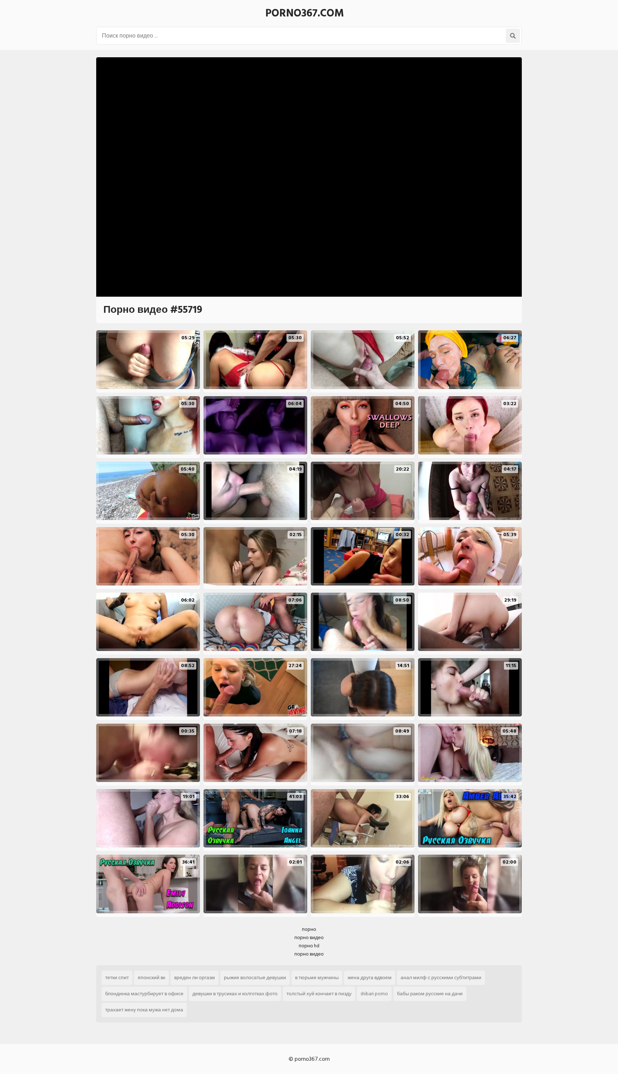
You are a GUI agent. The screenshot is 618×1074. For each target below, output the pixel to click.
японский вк (151, 977)
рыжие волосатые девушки (255, 977)
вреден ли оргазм (194, 977)
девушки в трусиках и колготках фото (235, 994)
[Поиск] (513, 36)
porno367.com (304, 13)
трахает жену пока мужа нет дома (144, 1010)
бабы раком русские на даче (430, 994)
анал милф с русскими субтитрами (441, 977)
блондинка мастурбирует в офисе (144, 994)
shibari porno (374, 994)
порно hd (309, 946)
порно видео (309, 937)
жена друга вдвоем (370, 977)
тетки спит (117, 977)
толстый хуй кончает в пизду (319, 994)
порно (309, 929)
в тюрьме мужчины (317, 977)
